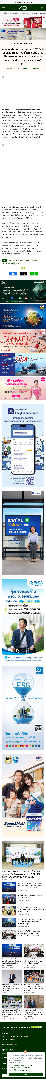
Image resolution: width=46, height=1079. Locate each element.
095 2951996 (11, 1039)
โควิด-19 (18, 263)
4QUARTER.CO (12, 1044)
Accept (26, 1074)
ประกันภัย (11, 260)
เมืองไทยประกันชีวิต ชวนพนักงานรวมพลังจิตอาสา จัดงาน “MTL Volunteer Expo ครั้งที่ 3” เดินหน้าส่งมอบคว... (30, 933)
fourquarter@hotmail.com (18, 1036)
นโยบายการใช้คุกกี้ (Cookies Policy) (20, 1067)
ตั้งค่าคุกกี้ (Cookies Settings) (18, 1070)
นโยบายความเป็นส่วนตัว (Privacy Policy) (21, 1065)
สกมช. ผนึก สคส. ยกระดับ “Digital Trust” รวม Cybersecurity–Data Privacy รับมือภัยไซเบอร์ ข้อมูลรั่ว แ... (31, 921)
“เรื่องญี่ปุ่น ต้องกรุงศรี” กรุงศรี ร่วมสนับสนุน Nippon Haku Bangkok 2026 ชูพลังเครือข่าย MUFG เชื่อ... (31, 910)
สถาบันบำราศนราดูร (8, 263)
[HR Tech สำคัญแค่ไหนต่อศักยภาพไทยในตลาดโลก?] (9, 899)
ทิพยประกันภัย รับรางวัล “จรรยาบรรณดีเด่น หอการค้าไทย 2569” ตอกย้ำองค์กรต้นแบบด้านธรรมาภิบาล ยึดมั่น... (30, 886)
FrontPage (18, 44)
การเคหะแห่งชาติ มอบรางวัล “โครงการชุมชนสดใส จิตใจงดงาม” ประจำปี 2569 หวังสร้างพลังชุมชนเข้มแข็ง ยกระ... (21, 874)
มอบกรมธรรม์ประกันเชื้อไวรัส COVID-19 (26, 260)
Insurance (28, 44)
